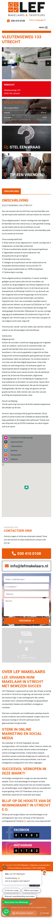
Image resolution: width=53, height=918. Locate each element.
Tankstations (16, 446)
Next (48, 63)
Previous (5, 63)
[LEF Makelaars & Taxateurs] (26, 10)
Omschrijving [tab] (11, 191)
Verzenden (25, 620)
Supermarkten (17, 441)
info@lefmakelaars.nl (28, 566)
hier (25, 821)
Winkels (14, 459)
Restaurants (16, 454)
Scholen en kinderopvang (22, 437)
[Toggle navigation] (46, 27)
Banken (14, 450)
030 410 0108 (18, 20)
